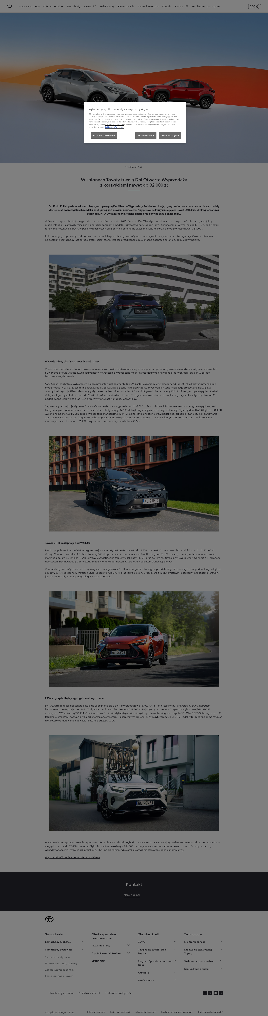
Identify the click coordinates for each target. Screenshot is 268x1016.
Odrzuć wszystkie (146, 135)
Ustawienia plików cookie (104, 135)
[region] (135, 122)
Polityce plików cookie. (114, 127)
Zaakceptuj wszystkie (170, 135)
